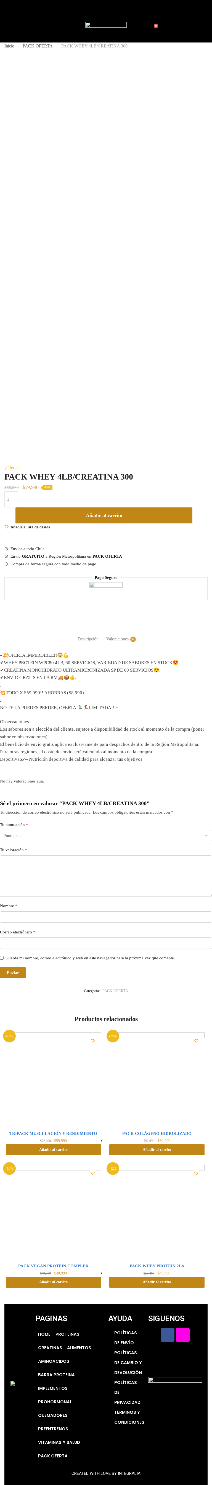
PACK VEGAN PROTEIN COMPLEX (53, 1266)
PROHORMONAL (55, 1402)
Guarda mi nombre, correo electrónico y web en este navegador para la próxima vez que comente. (90, 958)
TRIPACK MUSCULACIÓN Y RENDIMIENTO (53, 1133)
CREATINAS (50, 1348)
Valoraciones (117, 639)
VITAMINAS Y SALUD (59, 1442)
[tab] (88, 634)
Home (44, 1334)
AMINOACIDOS (53, 1361)
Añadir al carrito (104, 515)
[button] (6, 26)
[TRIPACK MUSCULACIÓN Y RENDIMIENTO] (53, 1080)
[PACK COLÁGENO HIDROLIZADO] (157, 1080)
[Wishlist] (93, 1041)
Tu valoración (13, 850)
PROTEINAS (67, 1334)
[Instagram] (106, 10)
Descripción (88, 639)
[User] (121, 10)
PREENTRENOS (53, 1429)
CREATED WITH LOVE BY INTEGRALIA (106, 1473)
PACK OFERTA (38, 46)
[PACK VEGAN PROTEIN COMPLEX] (53, 1212)
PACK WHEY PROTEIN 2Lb (157, 1266)
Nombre (8, 906)
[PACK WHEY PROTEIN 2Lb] (157, 1212)
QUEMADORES (53, 1415)
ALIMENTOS (79, 1348)
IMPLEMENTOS (53, 1388)
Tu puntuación (14, 825)
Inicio (9, 46)
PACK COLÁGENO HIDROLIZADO (157, 1133)
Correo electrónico (17, 932)
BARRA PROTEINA (56, 1375)
